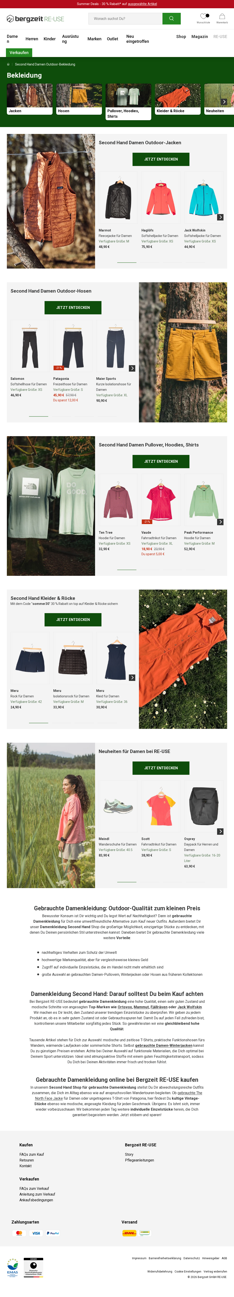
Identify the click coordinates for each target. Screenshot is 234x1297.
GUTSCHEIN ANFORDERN (146, 648)
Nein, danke (147, 660)
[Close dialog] (200, 600)
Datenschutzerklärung (151, 689)
